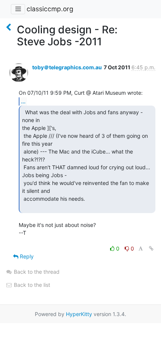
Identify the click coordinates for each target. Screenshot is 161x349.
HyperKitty (79, 314)
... (23, 101)
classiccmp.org (50, 9)
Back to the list (31, 285)
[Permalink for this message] (151, 248)
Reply (26, 256)
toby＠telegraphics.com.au (67, 67)
